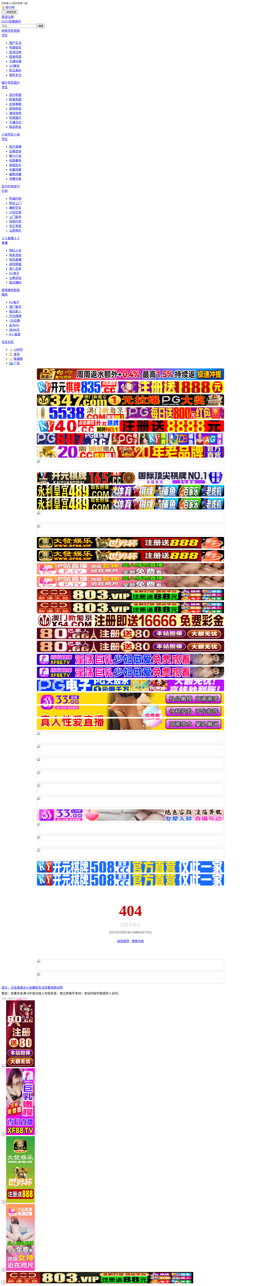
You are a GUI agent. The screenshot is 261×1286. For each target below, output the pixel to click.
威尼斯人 (15, 311)
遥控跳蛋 (15, 264)
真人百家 (15, 268)
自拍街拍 (15, 108)
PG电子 (14, 273)
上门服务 (15, 217)
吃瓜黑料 (15, 70)
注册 (11, 16)
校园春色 (15, 160)
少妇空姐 (15, 212)
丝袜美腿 (15, 104)
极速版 (16, 358)
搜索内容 (138, 941)
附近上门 (15, 203)
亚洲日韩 (15, 52)
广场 (14, 363)
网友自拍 (15, 255)
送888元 (14, 329)
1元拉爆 (14, 320)
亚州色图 (15, 94)
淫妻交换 (15, 178)
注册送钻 (15, 278)
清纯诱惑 (15, 113)
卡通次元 (15, 122)
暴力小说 (15, 156)
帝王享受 (15, 226)
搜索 (40, 26)
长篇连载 (15, 169)
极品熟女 (15, 127)
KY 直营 (14, 334)
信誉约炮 (15, 221)
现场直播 (15, 259)
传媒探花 (15, 47)
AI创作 (16, 349)
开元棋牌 (15, 316)
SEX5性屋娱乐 (11, 21)
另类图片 (15, 117)
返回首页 (123, 941)
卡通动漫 (15, 61)
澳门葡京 (15, 307)
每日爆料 (15, 282)
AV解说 (14, 66)
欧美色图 (15, 99)
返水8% (14, 325)
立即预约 (15, 230)
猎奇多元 (15, 75)
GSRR (19, 998)
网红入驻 (15, 250)
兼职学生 (15, 207)
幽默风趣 (15, 174)
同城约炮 (15, 198)
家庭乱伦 (15, 165)
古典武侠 (15, 151)
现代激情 (15, 146)
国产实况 (15, 43)
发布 (14, 354)
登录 (5, 16)
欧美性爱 (15, 56)
